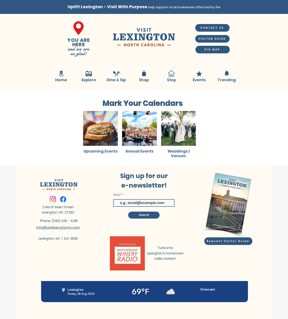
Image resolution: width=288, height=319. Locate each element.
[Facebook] (63, 199)
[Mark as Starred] (199, 73)
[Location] (61, 73)
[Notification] (226, 73)
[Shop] (144, 73)
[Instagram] (53, 199)
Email (117, 194)
